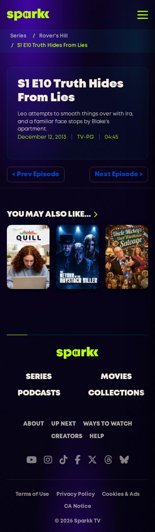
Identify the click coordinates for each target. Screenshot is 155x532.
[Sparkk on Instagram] (48, 459)
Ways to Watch (107, 423)
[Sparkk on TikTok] (63, 459)
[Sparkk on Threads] (108, 459)
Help (97, 436)
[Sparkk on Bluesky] (124, 459)
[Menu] (142, 15)
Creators (66, 436)
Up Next (63, 423)
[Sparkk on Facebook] (78, 459)
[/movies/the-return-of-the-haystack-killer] (77, 257)
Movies (116, 376)
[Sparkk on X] (92, 459)
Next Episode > (119, 174)
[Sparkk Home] (77, 352)
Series (39, 376)
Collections (116, 393)
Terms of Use (32, 494)
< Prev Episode (35, 174)
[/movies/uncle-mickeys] (126, 257)
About (33, 423)
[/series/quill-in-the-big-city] (28, 257)
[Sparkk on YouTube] (31, 459)
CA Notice (77, 506)
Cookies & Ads (121, 494)
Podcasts (39, 393)
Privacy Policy (75, 494)
